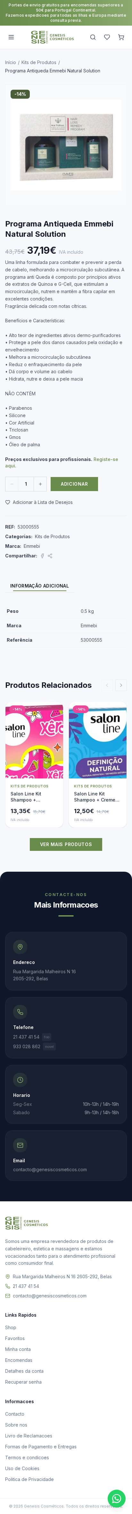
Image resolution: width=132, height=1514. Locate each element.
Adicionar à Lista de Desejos (43, 502)
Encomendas (18, 1360)
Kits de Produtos (38, 62)
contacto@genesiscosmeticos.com (50, 1295)
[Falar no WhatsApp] (117, 1499)
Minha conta (18, 1349)
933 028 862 (33, 1046)
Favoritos (15, 1338)
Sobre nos (16, 1425)
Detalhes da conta (24, 1371)
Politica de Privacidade (29, 1479)
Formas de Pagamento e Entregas (41, 1446)
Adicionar (74, 484)
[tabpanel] (66, 626)
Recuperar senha (23, 1382)
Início (10, 62)
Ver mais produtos (66, 844)
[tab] (39, 586)
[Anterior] (107, 685)
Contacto (14, 1414)
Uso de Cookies (22, 1468)
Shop (10, 1327)
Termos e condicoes (27, 1457)
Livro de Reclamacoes (28, 1435)
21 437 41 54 (31, 1037)
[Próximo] (121, 685)
